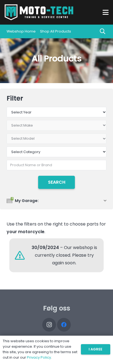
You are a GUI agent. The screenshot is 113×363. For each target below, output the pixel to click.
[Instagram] (49, 325)
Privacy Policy (39, 357)
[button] (105, 12)
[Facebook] (64, 325)
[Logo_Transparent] (39, 12)
